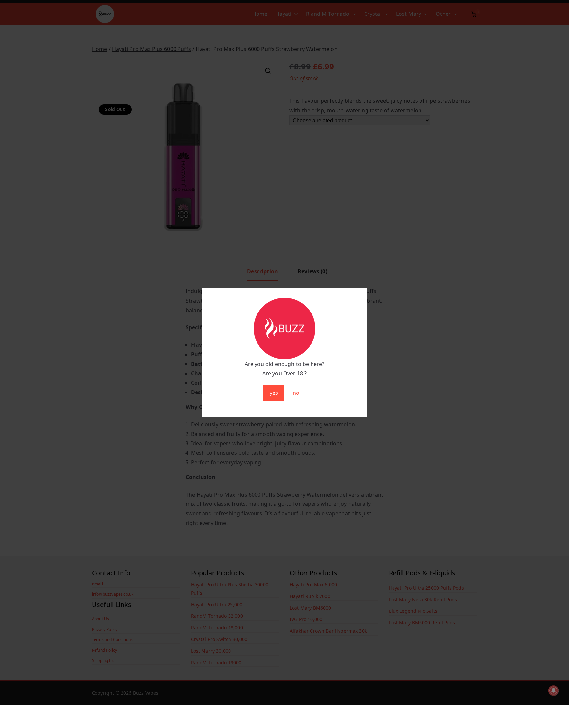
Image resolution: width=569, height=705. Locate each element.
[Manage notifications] (553, 690)
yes (274, 392)
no (296, 392)
